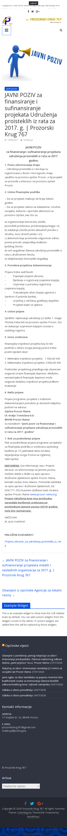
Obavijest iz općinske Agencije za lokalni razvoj (32, 592)
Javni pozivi (11, 88)
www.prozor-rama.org (43, 494)
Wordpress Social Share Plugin (26, 829)
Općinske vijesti (17, 646)
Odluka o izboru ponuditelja (17, 690)
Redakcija (28, 140)
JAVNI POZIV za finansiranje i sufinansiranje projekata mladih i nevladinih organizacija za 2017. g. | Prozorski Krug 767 (28, 567)
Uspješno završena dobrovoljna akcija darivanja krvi (31, 7)
